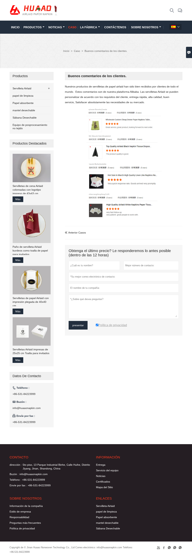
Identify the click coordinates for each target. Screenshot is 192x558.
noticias (55, 27)
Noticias (100, 475)
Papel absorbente (23, 102)
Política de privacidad (22, 528)
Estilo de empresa (20, 511)
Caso (72, 27)
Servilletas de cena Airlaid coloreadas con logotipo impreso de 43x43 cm (28, 189)
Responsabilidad (19, 517)
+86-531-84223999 (24, 393)
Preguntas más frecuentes (25, 522)
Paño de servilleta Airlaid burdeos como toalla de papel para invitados (30, 250)
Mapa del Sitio (104, 487)
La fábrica (88, 27)
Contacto (19, 457)
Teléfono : (15, 479)
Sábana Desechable (25, 117)
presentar (78, 325)
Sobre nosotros (144, 27)
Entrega (100, 464)
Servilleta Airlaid (22, 88)
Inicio (15, 27)
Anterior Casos (75, 232)
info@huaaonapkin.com (27, 408)
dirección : (16, 464)
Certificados (103, 481)
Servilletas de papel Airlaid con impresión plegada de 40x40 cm (31, 302)
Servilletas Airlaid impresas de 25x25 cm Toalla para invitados (31, 351)
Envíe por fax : (18, 485)
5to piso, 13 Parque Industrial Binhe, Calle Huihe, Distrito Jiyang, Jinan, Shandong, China (56, 466)
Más (17, 199)
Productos (32, 27)
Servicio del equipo (107, 470)
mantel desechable (24, 110)
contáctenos (115, 27)
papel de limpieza (23, 95)
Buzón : (14, 474)
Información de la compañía (26, 505)
